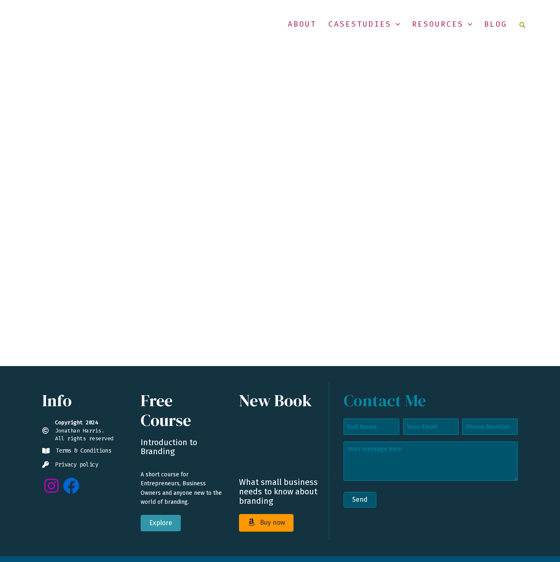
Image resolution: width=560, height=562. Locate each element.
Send (360, 499)
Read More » (64, 329)
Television (123, 291)
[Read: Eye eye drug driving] (107, 191)
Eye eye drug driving (107, 272)
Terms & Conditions (83, 451)
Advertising (63, 291)
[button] (396, 24)
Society (94, 291)
